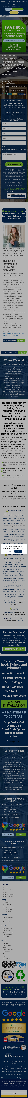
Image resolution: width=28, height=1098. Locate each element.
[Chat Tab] (14, 549)
